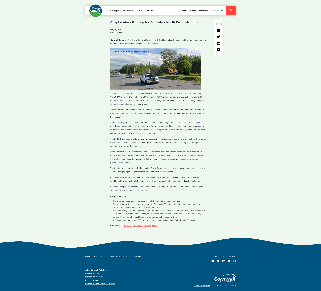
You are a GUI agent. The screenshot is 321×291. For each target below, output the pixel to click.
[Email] (218, 49)
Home (87, 256)
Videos (193, 11)
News (150, 10)
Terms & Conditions (202, 285)
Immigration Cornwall (94, 277)
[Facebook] (218, 30)
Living (113, 10)
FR (222, 11)
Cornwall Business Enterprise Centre (100, 283)
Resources (203, 11)
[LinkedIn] (218, 43)
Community (138, 225)
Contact (214, 11)
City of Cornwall (91, 280)
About (184, 11)
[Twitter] (218, 36)
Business (127, 10)
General (147, 225)
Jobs (140, 10)
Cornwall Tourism (92, 273)
